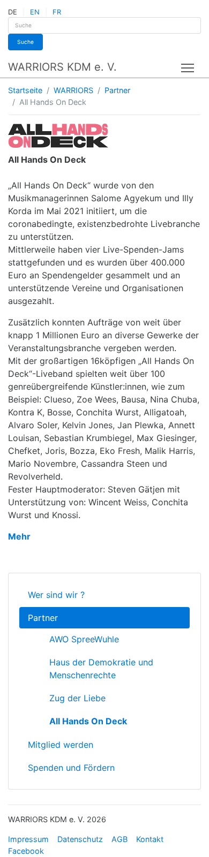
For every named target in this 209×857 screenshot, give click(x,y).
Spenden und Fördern (71, 767)
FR (57, 12)
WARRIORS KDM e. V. (62, 66)
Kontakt (149, 839)
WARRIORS (73, 90)
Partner (117, 90)
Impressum (28, 839)
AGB (119, 839)
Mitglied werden (60, 744)
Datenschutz (80, 839)
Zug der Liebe (77, 698)
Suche (25, 42)
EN (35, 12)
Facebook (26, 850)
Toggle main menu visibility (188, 67)
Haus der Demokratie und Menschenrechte (101, 668)
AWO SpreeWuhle (84, 639)
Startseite (25, 90)
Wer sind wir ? (56, 594)
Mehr (19, 536)
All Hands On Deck (88, 721)
